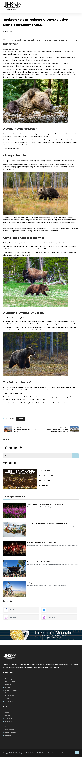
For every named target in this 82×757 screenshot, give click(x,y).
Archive (7, 734)
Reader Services (10, 750)
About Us (8, 745)
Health (7, 705)
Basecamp (20, 418)
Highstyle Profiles (11, 708)
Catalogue (8, 753)
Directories (8, 739)
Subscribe (8, 736)
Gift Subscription (45, 480)
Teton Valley (9, 719)
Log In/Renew (43, 485)
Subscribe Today (44, 470)
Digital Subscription (46, 475)
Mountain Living (10, 714)
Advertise (8, 742)
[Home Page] (12, 3)
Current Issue (9, 463)
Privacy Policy (9, 748)
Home (7, 731)
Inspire (7, 711)
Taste (7, 717)
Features (8, 703)
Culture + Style (10, 700)
